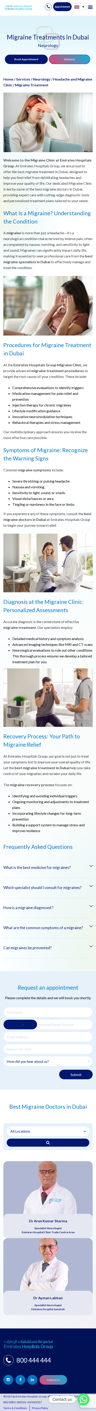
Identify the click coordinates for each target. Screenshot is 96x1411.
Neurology (41, 79)
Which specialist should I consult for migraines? (42, 887)
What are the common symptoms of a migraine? (43, 927)
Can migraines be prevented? (27, 947)
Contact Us (53, 1380)
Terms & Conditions (15, 1408)
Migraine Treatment (31, 85)
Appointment (62, 6)
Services (23, 79)
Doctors (69, 59)
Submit (76, 1074)
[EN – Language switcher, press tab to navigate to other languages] (80, 6)
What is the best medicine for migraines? (37, 867)
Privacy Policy (40, 1408)
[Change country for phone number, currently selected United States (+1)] (20, 1024)
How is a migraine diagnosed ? (28, 907)
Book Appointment (26, 59)
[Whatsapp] (83, 1399)
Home (8, 79)
